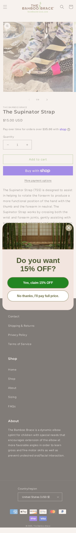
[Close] (69, 228)
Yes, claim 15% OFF (38, 282)
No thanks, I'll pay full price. (38, 296)
